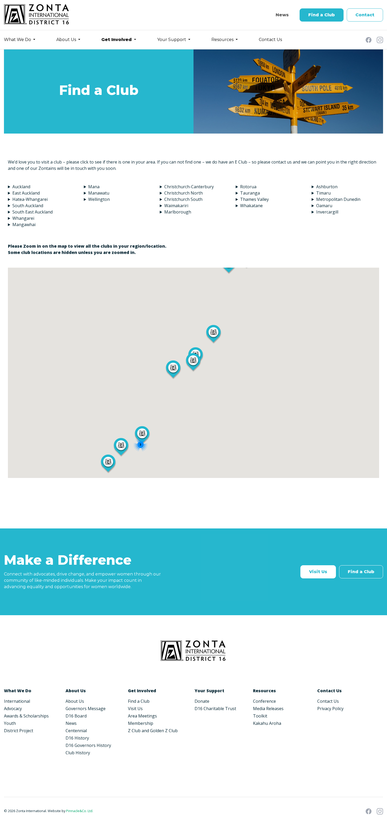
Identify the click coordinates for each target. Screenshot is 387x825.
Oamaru (324, 205)
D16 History (77, 738)
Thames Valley (254, 199)
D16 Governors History (88, 745)
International (17, 701)
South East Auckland (32, 212)
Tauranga (250, 193)
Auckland (21, 187)
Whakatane (251, 205)
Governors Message (86, 708)
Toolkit (260, 716)
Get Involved (117, 39)
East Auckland (26, 193)
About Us (66, 39)
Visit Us (318, 571)
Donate (202, 701)
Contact (364, 14)
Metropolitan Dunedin (338, 199)
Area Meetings (142, 716)
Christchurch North (183, 193)
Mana (94, 187)
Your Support (172, 39)
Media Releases (268, 708)
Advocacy (13, 708)
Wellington (99, 199)
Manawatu (98, 193)
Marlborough (177, 212)
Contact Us (270, 39)
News (282, 14)
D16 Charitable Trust (215, 708)
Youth (10, 723)
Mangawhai (24, 224)
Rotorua (248, 187)
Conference (264, 701)
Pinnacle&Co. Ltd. (79, 810)
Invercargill (327, 212)
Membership (140, 723)
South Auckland (27, 205)
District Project (18, 731)
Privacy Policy (330, 708)
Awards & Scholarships (26, 716)
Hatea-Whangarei (30, 199)
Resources (223, 39)
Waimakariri (176, 205)
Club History (78, 753)
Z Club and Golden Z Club (153, 731)
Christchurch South (183, 199)
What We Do (18, 39)
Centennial (76, 731)
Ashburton (327, 187)
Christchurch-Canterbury (189, 187)
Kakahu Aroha (267, 723)
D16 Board (76, 716)
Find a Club (321, 14)
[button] (193, 363)
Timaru (323, 193)
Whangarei (23, 218)
